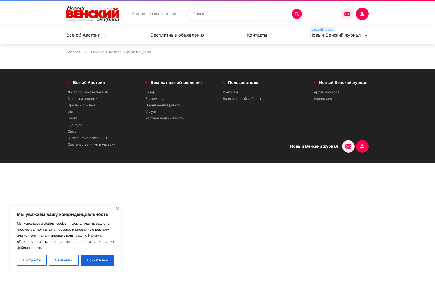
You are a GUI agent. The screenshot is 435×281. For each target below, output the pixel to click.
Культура (75, 125)
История (75, 112)
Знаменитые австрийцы (87, 138)
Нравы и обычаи (81, 105)
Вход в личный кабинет (242, 99)
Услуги (150, 112)
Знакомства (154, 99)
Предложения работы (163, 105)
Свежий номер (322, 29)
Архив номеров (326, 92)
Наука (73, 118)
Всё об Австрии (83, 35)
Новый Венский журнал (335, 35)
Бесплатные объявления (177, 35)
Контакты (257, 35)
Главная (73, 52)
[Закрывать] (117, 208)
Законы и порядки (82, 99)
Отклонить (64, 260)
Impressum (323, 99)
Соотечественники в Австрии (91, 144)
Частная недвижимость (164, 118)
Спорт (73, 131)
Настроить (32, 260)
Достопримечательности (88, 92)
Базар (150, 92)
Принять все (97, 260)
